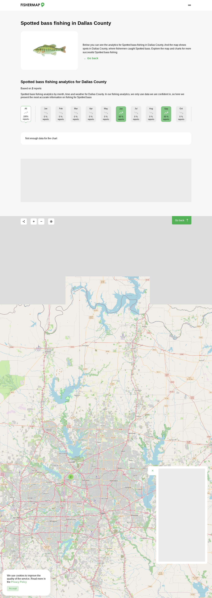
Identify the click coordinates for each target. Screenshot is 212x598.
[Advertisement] (106, 180)
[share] (24, 221)
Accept (13, 588)
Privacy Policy (19, 582)
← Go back (91, 58)
